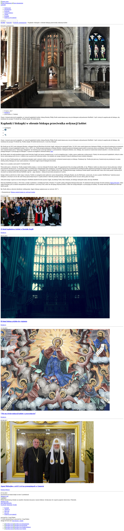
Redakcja (7, 112)
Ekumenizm (7, 9)
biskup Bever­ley (114, 182)
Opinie (6, 14)
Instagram (9, 505)
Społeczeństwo (8, 13)
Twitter (15, 505)
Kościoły (7, 11)
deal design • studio (17, 520)
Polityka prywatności (10, 17)
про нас (6, 513)
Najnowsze (7, 8)
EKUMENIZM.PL (6, 503)
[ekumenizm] (6, 3)
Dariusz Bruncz (5, 489)
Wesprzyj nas (4, 496)
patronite (3, 5)
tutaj (51, 151)
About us (7, 509)
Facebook (3, 505)
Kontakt (6, 16)
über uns (6, 511)
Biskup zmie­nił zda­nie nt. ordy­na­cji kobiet (23, 192)
